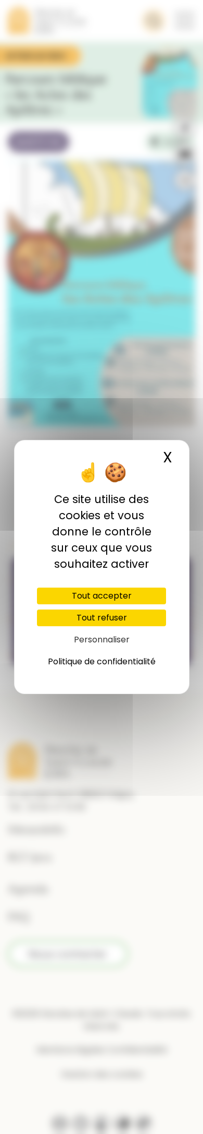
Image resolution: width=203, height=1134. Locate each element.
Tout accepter (102, 596)
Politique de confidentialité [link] (102, 661)
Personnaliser (102, 640)
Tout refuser (102, 618)
